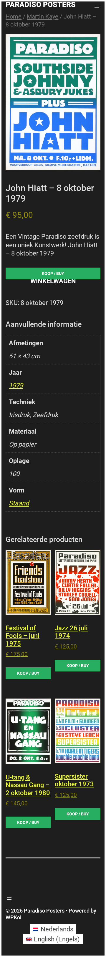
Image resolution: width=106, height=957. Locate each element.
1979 (16, 385)
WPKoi (13, 917)
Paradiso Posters (41, 4)
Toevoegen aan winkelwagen (53, 275)
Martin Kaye (42, 16)
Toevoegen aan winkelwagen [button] (28, 673)
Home (13, 16)
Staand (19, 503)
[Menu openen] (96, 6)
